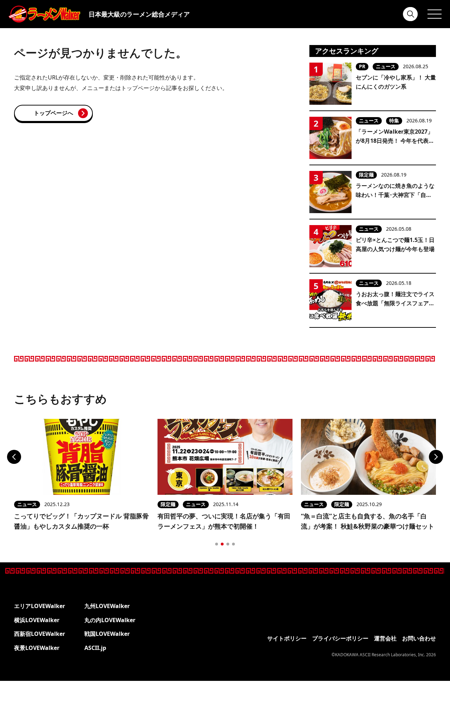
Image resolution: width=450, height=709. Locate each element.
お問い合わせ (419, 638)
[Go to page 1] (216, 544)
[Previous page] (14, 457)
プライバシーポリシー (340, 638)
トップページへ (53, 113)
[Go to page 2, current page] (222, 544)
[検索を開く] (411, 14)
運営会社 (385, 638)
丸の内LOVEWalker (109, 620)
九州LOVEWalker (107, 606)
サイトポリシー (287, 638)
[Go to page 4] (233, 544)
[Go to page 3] (227, 544)
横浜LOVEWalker (36, 620)
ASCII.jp (95, 648)
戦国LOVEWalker (107, 634)
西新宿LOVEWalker (39, 634)
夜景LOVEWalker (36, 648)
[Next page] (436, 457)
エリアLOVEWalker (39, 606)
